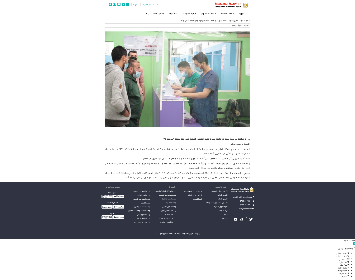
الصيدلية (225, 218)
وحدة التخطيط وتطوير (168, 210)
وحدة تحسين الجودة (143, 218)
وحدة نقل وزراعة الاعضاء (167, 195)
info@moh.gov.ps (245, 208)
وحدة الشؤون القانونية (168, 222)
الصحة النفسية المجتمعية (193, 191)
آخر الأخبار (235, 25)
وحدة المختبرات (171, 202)
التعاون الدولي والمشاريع (219, 191)
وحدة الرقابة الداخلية (169, 198)
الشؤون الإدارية (222, 195)
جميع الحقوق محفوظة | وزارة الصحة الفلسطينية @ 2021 (177, 233)
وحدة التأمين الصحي (169, 206)
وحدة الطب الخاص (170, 214)
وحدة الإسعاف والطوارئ (167, 218)
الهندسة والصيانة (222, 210)
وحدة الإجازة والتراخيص (142, 222)
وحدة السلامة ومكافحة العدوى (139, 210)
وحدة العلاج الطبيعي (143, 195)
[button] (147, 13)
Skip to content (349, 240)
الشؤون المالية (223, 198)
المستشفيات (197, 199)
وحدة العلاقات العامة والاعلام (165, 191)
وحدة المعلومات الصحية (141, 199)
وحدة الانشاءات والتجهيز (142, 206)
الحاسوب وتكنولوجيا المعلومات (217, 202)
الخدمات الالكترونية (150, 4)
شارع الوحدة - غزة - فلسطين (242, 197)
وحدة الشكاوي (145, 202)
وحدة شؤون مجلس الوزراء (141, 191)
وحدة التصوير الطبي (143, 214)
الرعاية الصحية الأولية (195, 195)
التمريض (225, 214)
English (136, 4)
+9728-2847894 (246, 201)
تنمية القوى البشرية (221, 206)
